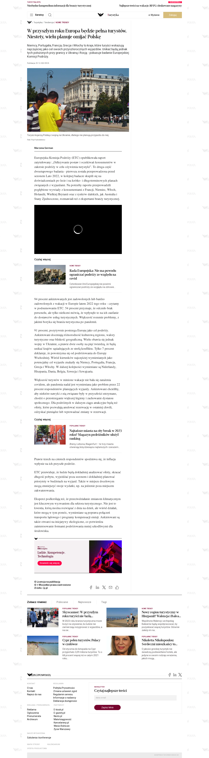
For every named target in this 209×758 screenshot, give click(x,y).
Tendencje (49, 22)
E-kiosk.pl (58, 709)
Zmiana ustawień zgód (65, 691)
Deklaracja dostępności (65, 701)
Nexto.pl (58, 716)
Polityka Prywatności (64, 688)
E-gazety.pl (59, 713)
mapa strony (33, 744)
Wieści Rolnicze (62, 726)
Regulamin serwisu (63, 694)
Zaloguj (173, 15)
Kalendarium (53, 744)
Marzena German (43, 148)
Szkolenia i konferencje (39, 737)
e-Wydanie (154, 15)
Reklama (31, 709)
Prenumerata (34, 716)
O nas (30, 688)
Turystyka (38, 22)
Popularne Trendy (77, 426)
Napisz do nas (34, 694)
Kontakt (31, 691)
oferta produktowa (37, 748)
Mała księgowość (62, 719)
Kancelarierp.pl (61, 722)
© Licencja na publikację (47, 581)
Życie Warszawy (62, 729)
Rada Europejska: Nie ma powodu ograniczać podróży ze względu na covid (93, 275)
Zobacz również (37, 602)
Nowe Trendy (62, 22)
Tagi (103, 602)
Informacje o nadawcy (64, 697)
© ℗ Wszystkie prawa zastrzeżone (52, 585)
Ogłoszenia (33, 713)
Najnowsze (84, 602)
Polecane (62, 602)
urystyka (113, 15)
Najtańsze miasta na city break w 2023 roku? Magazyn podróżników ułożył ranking (96, 435)
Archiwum (32, 719)
